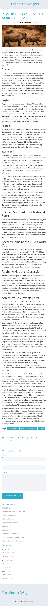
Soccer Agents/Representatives (14, 537)
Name (4, 455)
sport (23, 428)
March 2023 (7, 575)
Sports (5, 530)
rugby (42, 428)
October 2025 (8, 560)
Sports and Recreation (10, 522)
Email (3, 464)
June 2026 (6, 549)
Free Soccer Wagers (24, 4)
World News (7, 508)
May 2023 (6, 571)
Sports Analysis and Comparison (14, 512)
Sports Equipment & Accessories (14, 541)
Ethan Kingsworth (25, 22)
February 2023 (8, 578)
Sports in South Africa (10, 534)
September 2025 (9, 564)
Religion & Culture (9, 515)
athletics (32, 428)
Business (6, 526)
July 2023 (6, 567)
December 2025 (8, 553)
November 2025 (8, 556)
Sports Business (8, 519)
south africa (13, 428)
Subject (4, 472)
